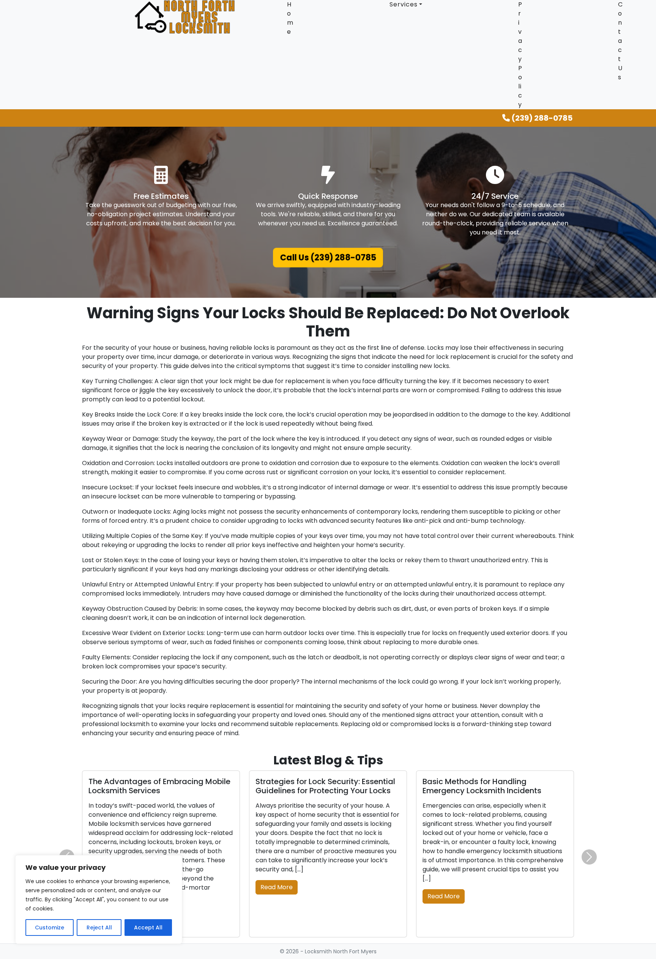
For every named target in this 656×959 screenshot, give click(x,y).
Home (290, 18)
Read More (276, 887)
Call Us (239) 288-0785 (328, 257)
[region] (98, 899)
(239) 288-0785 (541, 118)
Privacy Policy (520, 54)
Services (404, 4)
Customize (49, 927)
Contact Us (620, 41)
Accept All (148, 927)
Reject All (99, 927)
